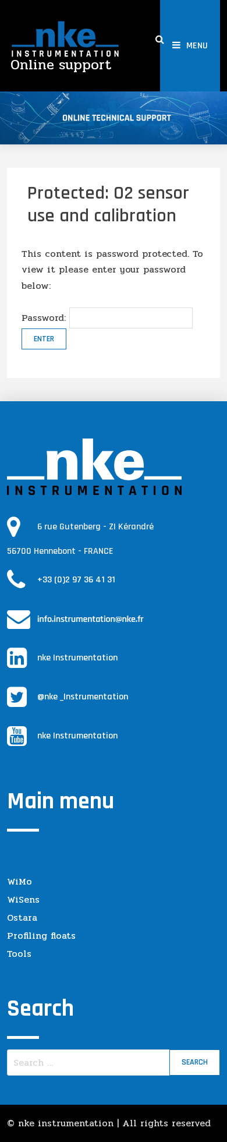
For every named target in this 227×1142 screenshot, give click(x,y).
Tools (19, 953)
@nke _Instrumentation (82, 697)
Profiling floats (41, 935)
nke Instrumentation (77, 658)
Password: (45, 317)
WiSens (23, 899)
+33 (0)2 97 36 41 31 (76, 580)
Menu (197, 46)
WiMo (19, 881)
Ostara (22, 917)
